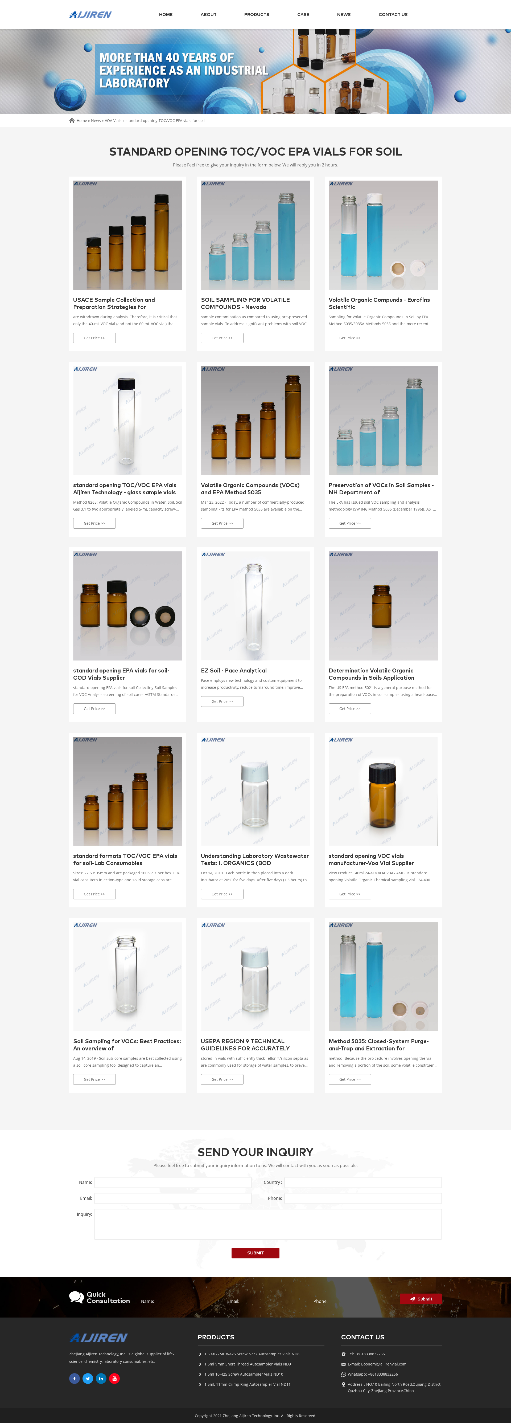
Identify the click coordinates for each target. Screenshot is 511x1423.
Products (256, 15)
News (344, 15)
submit (255, 1253)
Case (303, 15)
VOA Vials (113, 120)
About (209, 15)
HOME (166, 15)
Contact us (393, 15)
